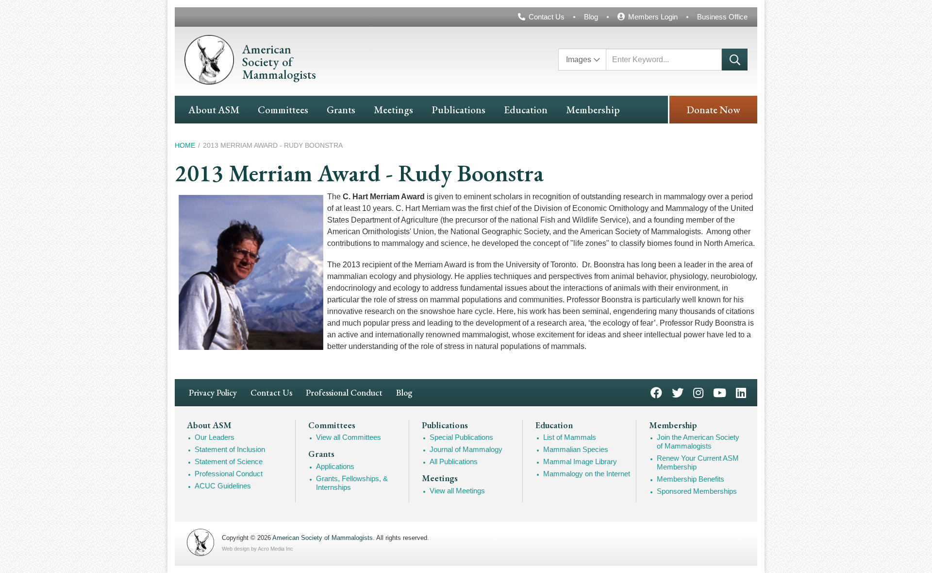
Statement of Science (229, 461)
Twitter (677, 392)
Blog (591, 17)
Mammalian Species (575, 449)
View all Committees (348, 437)
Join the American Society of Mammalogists (698, 441)
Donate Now (713, 109)
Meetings (393, 109)
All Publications (454, 461)
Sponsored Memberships (697, 491)
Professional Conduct (344, 392)
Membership (593, 109)
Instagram (698, 392)
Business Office (722, 17)
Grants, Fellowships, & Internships (352, 482)
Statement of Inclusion (230, 449)
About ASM (213, 109)
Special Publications (461, 437)
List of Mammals (569, 437)
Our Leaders (214, 437)
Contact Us (547, 17)
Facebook (656, 392)
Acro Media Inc (275, 549)
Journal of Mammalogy (466, 449)
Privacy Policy (213, 392)
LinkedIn (741, 392)
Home (185, 145)
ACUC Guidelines (223, 486)
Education (526, 109)
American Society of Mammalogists (322, 537)
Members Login (653, 17)
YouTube (719, 392)
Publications (458, 109)
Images (578, 59)
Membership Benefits (690, 479)
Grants (341, 109)
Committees (283, 109)
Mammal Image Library (580, 461)
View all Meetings (457, 490)
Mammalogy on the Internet (586, 473)
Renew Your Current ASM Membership (698, 462)
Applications (335, 466)
